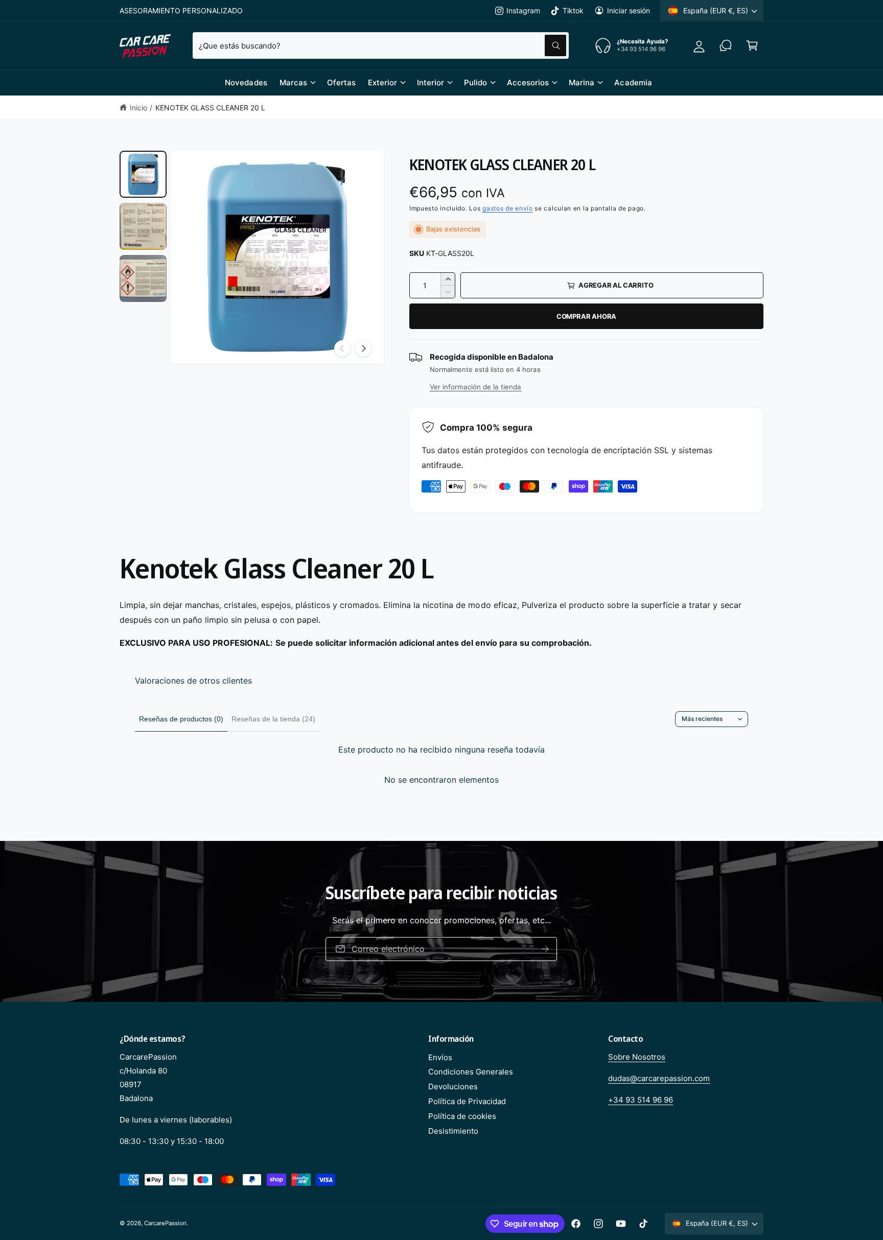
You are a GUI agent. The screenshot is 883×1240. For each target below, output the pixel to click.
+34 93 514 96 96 (640, 1100)
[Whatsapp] (725, 45)
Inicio (138, 107)
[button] (752, 45)
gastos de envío (507, 208)
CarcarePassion (165, 1223)
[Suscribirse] (565, 949)
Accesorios (528, 82)
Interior (430, 82)
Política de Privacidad (467, 1101)
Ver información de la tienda (475, 387)
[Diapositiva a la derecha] (363, 348)
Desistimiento (453, 1131)
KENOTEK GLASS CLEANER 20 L (210, 107)
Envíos (440, 1057)
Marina (581, 82)
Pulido (475, 82)
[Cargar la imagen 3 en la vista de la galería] (143, 278)
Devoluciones (453, 1086)
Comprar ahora (586, 316)
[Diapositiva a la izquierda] (342, 348)
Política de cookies (462, 1116)
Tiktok (573, 10)
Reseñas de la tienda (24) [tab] (273, 719)
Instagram (523, 10)
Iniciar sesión (628, 10)
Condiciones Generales (470, 1072)
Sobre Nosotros (636, 1057)
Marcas (293, 82)
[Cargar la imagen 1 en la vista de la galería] (143, 174)
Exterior (382, 82)
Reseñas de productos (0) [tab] (181, 719)
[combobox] (381, 45)
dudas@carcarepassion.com (659, 1078)
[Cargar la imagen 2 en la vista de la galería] (143, 226)
